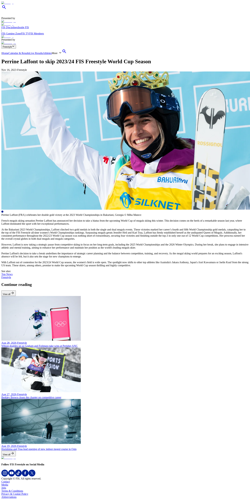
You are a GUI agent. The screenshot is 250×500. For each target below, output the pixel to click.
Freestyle (7, 47)
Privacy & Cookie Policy (14, 493)
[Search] (4, 9)
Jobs (3, 487)
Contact (5, 481)
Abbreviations (8, 497)
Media (4, 484)
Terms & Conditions (12, 490)
